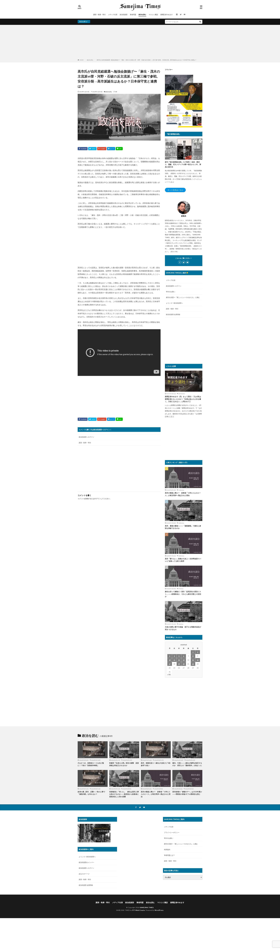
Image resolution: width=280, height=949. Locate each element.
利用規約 (167, 849)
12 (179, 660)
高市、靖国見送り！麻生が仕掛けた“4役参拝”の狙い (155, 764)
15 (193, 660)
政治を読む (142, 14)
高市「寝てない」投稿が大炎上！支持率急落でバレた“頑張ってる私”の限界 (183, 560)
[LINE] (119, 148)
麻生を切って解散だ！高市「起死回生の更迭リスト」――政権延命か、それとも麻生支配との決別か (183, 594)
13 (184, 660)
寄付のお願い (170, 292)
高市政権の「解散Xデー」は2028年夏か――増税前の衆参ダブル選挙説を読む (187, 793)
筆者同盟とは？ (169, 855)
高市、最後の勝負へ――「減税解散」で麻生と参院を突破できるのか (183, 527)
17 (170, 664)
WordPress (159, 910)
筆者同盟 (133, 14)
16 (198, 660)
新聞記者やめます (166, 14)
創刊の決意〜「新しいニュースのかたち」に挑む (183, 297)
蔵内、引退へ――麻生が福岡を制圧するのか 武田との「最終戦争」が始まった (187, 764)
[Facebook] (83, 148)
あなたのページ (84, 874)
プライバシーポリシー (171, 832)
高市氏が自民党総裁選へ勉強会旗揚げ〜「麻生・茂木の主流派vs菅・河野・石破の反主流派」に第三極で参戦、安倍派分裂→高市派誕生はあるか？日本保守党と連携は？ (146, 60)
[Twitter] (92, 148)
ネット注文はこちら (175, 190)
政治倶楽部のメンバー (86, 862)
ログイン (97, 499)
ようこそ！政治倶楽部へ (174, 303)
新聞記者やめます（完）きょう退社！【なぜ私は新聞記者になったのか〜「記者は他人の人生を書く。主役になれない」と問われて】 (183, 398)
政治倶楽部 (123, 14)
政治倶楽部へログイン (86, 437)
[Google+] (101, 148)
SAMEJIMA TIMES (146, 907)
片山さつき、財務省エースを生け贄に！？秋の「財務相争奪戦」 (91, 764)
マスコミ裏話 (153, 14)
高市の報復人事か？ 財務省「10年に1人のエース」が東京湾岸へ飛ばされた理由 (183, 494)
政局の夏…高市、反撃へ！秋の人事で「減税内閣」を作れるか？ (91, 793)
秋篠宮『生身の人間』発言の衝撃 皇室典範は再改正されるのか (124, 764)
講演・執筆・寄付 (99, 14)
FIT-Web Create (138, 910)
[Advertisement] (140, 42)
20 (184, 664)
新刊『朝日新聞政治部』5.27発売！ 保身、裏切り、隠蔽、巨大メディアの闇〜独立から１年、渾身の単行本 (183, 164)
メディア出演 (112, 14)
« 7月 (169, 674)
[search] (200, 22)
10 (170, 660)
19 (179, 664)
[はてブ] (111, 148)
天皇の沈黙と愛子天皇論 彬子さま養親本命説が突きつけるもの (183, 628)
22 (193, 664)
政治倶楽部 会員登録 (173, 314)
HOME (82, 60)
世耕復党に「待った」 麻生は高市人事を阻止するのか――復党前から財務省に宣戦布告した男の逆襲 (124, 794)
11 (174, 660)
